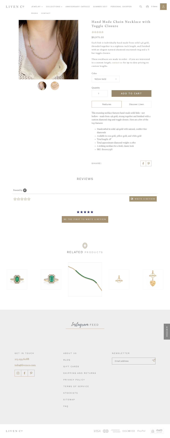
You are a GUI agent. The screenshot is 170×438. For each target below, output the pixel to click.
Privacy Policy (74, 380)
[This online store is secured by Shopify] (157, 431)
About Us (70, 353)
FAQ (65, 406)
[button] (143, 199)
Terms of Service (76, 386)
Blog (66, 360)
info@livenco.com (25, 365)
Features (106, 104)
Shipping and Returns (79, 373)
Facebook (24, 373)
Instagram (18, 373)
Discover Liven (136, 104)
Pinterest (31, 373)
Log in (163, 6)
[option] (21, 279)
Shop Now (21, 279)
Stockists (70, 393)
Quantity (96, 88)
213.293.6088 (22, 359)
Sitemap (69, 399)
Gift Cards (71, 366)
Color (94, 74)
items (154, 6)
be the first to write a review (85, 219)
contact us (117, 63)
